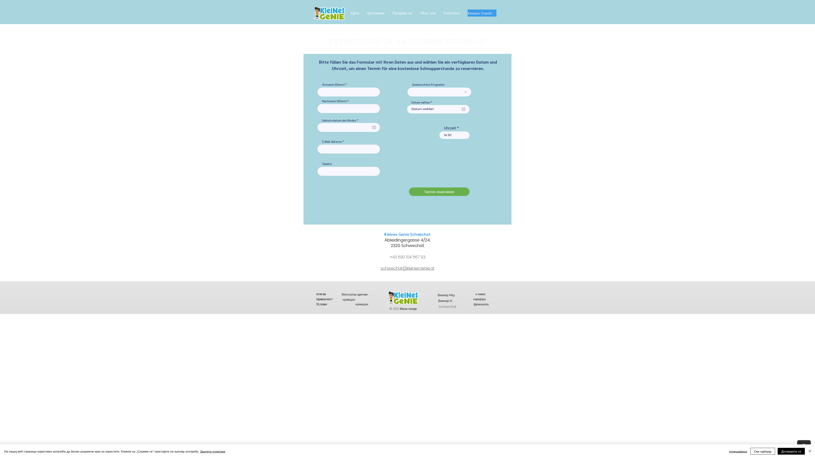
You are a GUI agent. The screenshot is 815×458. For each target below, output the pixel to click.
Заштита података (212, 451)
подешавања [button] (738, 451)
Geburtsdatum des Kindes (341, 120)
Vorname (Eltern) (333, 84)
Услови (321, 304)
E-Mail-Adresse (332, 141)
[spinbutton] (454, 135)
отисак (321, 294)
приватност (324, 299)
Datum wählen (423, 102)
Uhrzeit (450, 128)
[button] (376, 13)
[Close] (809, 451)
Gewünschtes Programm (428, 84)
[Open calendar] (374, 127)
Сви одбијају (762, 451)
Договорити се (791, 451)
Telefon (327, 163)
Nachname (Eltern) (334, 100)
